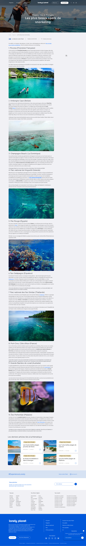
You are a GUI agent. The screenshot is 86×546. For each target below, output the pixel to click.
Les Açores (41, 504)
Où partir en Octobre (71, 495)
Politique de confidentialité (30, 543)
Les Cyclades (34, 498)
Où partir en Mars (58, 498)
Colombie (11, 501)
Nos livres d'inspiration (24, 537)
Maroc (17, 500)
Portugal (18, 502)
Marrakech (33, 508)
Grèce (10, 505)
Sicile (40, 502)
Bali (32, 497)
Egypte (11, 502)
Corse (32, 500)
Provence (41, 498)
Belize (14, 108)
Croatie (11, 497)
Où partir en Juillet (59, 504)
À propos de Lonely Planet (68, 520)
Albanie (11, 495)
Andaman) (42, 294)
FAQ (47, 527)
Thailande (18, 505)
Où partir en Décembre (72, 498)
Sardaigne (41, 501)
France (11, 504)
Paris (40, 495)
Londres (33, 502)
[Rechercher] (71, 3)
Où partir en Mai (58, 501)
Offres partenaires (50, 530)
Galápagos (11, 279)
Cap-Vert (11, 498)
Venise (40, 507)
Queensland (47, 367)
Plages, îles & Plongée (43, 15)
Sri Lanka (18, 504)
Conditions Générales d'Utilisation (42, 543)
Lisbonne (33, 501)
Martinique (33, 507)
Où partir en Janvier (59, 495)
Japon (17, 498)
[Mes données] (76, 3)
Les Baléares (41, 505)
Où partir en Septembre (60, 507)
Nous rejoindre (65, 527)
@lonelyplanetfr (74, 474)
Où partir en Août (58, 505)
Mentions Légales (22, 543)
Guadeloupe (33, 504)
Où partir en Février (59, 497)
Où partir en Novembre (72, 497)
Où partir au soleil (71, 502)
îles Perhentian (41, 422)
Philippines (18, 501)
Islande (17, 495)
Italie (17, 497)
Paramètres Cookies (63, 543)
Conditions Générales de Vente (54, 543)
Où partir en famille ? (71, 504)
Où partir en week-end (72, 500)
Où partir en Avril (58, 500)
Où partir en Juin (58, 502)
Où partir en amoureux (72, 501)
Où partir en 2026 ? (71, 505)
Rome (40, 500)
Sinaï (16, 225)
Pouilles (40, 497)
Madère (40, 508)
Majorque (33, 505)
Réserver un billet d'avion (67, 525)
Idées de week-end (50, 525)
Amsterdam (33, 495)
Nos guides (64, 2)
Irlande (11, 507)
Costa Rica (12, 500)
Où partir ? (48, 520)
